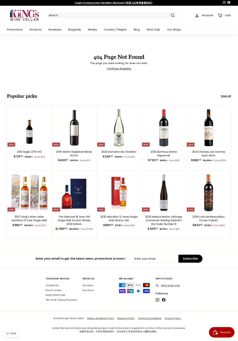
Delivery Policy (126, 318)
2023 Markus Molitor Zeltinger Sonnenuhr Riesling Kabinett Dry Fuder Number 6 (163, 220)
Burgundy (74, 29)
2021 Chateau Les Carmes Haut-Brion (208, 153)
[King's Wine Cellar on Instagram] (157, 300)
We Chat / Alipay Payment (61, 299)
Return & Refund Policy (100, 318)
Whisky (92, 29)
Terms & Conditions (149, 318)
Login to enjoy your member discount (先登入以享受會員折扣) (113, 3)
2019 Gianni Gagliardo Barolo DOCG (74, 153)
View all (226, 96)
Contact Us (52, 285)
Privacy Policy (173, 318)
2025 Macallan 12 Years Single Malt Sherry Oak (119, 218)
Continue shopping (119, 68)
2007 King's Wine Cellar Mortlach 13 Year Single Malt (29, 218)
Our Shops (174, 29)
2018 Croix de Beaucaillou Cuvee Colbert (209, 218)
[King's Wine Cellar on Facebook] (164, 300)
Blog (137, 29)
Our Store (88, 290)
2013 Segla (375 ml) (29, 152)
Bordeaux (55, 29)
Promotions (15, 29)
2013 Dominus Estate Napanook (164, 153)
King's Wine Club (56, 295)
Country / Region (115, 29)
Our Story (87, 285)
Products (36, 29)
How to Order (54, 290)
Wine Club (153, 29)
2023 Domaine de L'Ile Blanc (119, 152)
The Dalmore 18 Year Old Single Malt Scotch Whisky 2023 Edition (74, 220)
